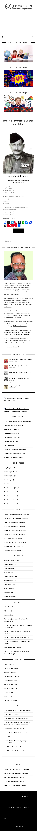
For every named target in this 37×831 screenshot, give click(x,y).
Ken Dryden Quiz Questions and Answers (20, 372)
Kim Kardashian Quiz (10, 596)
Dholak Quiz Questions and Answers (14, 550)
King (17, 313)
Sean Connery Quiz (9, 568)
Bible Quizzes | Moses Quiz (12, 504)
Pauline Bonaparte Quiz (11, 668)
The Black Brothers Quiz (11, 441)
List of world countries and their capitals (16, 718)
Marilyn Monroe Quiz (10, 576)
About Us (25, 796)
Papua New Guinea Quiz (11, 700)
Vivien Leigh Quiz (9, 588)
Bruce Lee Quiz (8, 572)
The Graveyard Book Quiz (11, 433)
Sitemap (4, 818)
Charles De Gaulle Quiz (11, 684)
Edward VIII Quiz (9, 664)
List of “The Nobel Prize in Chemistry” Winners (18, 733)
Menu (33, 37)
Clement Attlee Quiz (10, 672)
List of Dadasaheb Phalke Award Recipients (17, 751)
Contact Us (32, 796)
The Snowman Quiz (9, 445)
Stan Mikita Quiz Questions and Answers (20, 359)
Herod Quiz (7, 484)
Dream (25, 313)
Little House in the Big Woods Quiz (14, 453)
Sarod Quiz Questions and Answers (14, 526)
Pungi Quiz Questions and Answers (14, 522)
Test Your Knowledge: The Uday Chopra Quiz (17, 637)
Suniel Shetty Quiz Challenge (12, 647)
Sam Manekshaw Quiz (18, 176)
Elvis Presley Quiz (9, 584)
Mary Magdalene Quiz (10, 468)
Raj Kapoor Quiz (9, 611)
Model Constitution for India (12, 332)
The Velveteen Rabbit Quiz (12, 437)
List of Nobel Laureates (11, 714)
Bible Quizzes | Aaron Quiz (12, 500)
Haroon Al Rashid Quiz (10, 688)
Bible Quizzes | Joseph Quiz (12, 492)
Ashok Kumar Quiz (9, 607)
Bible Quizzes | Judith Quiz (11, 496)
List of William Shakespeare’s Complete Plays (17, 421)
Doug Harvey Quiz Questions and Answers (21, 386)
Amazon (9, 347)
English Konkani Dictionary (19, 326)
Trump (6, 315)
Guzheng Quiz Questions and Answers (15, 538)
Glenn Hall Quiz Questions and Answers (20, 366)
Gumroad (16, 347)
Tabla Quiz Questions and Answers (14, 546)
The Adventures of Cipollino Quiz (14, 425)
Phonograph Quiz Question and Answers (16, 518)
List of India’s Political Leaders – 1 (14, 728)
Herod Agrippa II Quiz (10, 471)
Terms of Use (26, 807)
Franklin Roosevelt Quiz (11, 680)
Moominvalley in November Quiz (13, 457)
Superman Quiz (8, 592)
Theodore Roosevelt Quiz (11, 676)
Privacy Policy (11, 807)
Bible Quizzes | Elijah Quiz (11, 488)
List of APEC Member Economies (13, 737)
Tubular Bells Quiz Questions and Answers (16, 514)
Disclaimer (18, 807)
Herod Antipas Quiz (9, 480)
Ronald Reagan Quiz (10, 580)
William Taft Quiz (9, 692)
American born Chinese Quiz (12, 429)
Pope (21, 313)
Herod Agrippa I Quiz (10, 475)
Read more (18, 231)
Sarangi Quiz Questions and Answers (15, 542)
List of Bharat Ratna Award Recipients (15, 747)
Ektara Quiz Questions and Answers (14, 534)
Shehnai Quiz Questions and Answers (15, 530)
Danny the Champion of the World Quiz (15, 449)
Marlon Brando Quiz (10, 564)
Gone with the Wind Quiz (11, 560)
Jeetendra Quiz (8, 615)
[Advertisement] (18, 24)
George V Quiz (8, 696)
